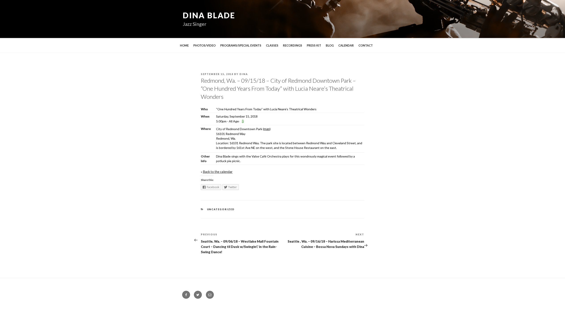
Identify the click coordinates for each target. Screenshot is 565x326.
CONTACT (365, 45)
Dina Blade (209, 15)
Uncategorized (221, 209)
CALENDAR (346, 45)
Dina (243, 74)
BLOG (330, 45)
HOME (184, 45)
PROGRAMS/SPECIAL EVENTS (240, 45)
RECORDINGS (292, 45)
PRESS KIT (314, 45)
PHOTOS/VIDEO (204, 45)
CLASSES (272, 45)
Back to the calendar (218, 172)
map (267, 129)
